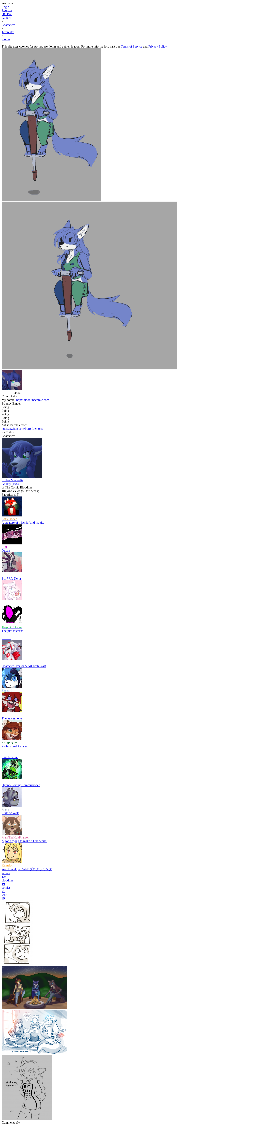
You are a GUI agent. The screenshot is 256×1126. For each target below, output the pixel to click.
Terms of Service (131, 46)
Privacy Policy (157, 46)
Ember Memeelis (12, 480)
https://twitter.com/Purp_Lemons (22, 428)
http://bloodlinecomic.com (32, 400)
